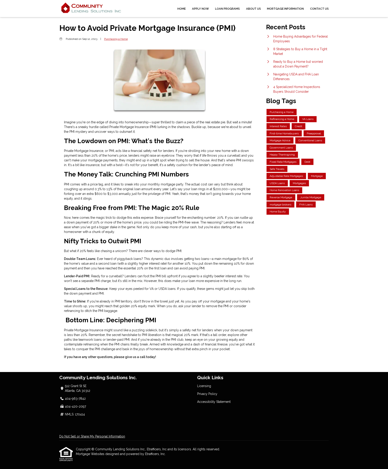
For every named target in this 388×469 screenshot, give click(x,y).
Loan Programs (227, 8)
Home (181, 8)
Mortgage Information (285, 8)
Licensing (204, 386)
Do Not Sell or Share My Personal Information (92, 436)
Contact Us (319, 8)
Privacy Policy (207, 394)
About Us (253, 8)
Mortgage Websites (90, 454)
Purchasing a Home (116, 39)
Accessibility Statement (214, 402)
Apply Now (200, 8)
